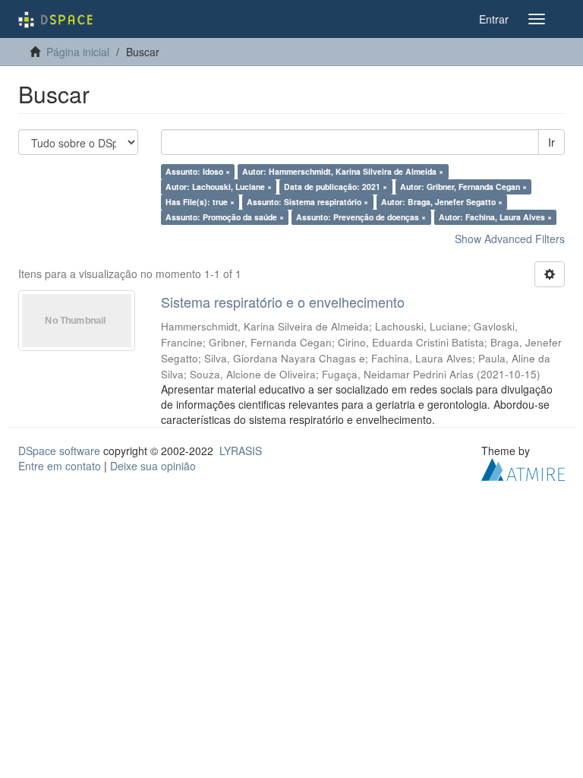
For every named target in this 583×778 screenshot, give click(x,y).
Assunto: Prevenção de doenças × (361, 217)
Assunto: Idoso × (197, 171)
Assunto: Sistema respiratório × (307, 201)
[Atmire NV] (523, 467)
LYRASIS (240, 450)
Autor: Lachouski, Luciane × (218, 186)
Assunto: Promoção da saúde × (224, 217)
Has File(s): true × (200, 201)
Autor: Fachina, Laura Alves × (495, 217)
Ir (551, 142)
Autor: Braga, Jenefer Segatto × (442, 201)
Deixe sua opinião (153, 465)
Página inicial (77, 51)
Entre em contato (59, 465)
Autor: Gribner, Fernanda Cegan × (463, 186)
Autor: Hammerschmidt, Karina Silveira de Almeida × (342, 171)
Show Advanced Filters (510, 238)
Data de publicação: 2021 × (335, 186)
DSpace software (59, 450)
